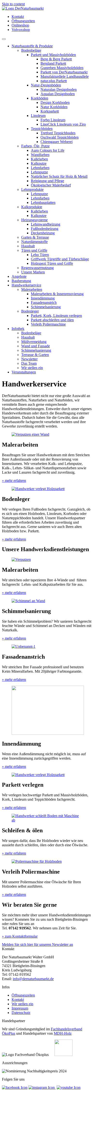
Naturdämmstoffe (34, 242)
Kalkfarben (39, 159)
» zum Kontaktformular (20, 936)
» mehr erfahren (14, 480)
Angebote (19, 276)
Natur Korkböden (53, 107)
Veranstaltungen (24, 372)
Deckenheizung (43, 233)
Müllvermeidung (34, 342)
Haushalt (28, 246)
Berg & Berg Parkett (56, 59)
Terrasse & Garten (35, 355)
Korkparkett (49, 111)
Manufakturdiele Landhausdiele (64, 76)
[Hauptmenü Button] (4, 39)
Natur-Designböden (46, 85)
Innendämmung (43, 298)
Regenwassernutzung (37, 268)
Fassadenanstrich (44, 302)
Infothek (18, 329)
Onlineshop (20, 25)
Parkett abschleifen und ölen (52, 320)
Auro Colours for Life (47, 150)
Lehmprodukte (32, 189)
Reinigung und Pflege (47, 181)
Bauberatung (21, 281)
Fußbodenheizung (44, 229)
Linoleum (38, 116)
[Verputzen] (21, 559)
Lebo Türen (40, 255)
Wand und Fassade (35, 346)
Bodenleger (30, 311)
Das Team (29, 363)
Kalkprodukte (31, 207)
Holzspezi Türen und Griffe (52, 263)
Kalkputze (39, 163)
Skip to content (13, 4)
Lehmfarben (40, 168)
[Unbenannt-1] (23, 646)
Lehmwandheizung (45, 224)
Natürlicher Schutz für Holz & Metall (59, 176)
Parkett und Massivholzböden (53, 55)
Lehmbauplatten (43, 202)
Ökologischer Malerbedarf (51, 185)
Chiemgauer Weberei (56, 142)
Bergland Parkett (53, 63)
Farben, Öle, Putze (35, 146)
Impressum (20, 1008)
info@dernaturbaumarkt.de (33, 979)
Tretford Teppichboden (57, 133)
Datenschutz (21, 1013)
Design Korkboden (55, 102)
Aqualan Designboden (57, 94)
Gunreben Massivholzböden (61, 68)
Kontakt (18, 16)
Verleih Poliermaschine (48, 324)
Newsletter (29, 359)
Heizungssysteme (34, 220)
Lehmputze (39, 172)
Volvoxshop (21, 30)
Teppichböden (42, 129)
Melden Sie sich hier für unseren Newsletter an (37, 944)
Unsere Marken (33, 272)
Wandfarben (40, 155)
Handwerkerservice (26, 285)
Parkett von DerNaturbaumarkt (63, 72)
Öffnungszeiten (23, 21)
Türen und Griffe (34, 250)
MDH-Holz (63, 1033)
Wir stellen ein (32, 368)
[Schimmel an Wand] (28, 601)
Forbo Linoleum (52, 120)
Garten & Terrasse (35, 237)
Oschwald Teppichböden (59, 137)
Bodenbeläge (31, 50)
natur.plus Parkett (53, 81)
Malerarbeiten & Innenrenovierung (57, 294)
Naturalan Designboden (58, 89)
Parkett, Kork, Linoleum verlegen (56, 316)
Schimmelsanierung (46, 307)
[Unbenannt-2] (48, 733)
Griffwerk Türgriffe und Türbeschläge (60, 259)
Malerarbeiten (31, 289)
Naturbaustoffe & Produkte (32, 46)
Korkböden (39, 98)
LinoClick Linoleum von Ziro (63, 124)
